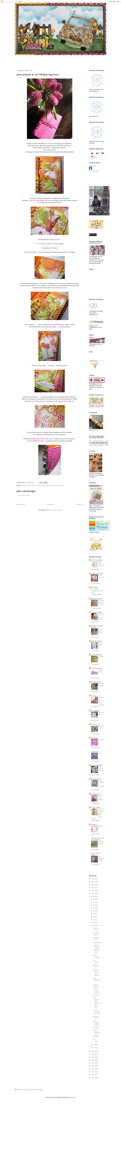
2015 (93, 1063)
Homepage (50, 504)
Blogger (73, 1097)
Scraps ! (93, 695)
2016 (93, 1060)
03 (94, 925)
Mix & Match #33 (100, 644)
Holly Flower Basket (100, 631)
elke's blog (94, 587)
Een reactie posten (24, 495)
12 (94, 899)
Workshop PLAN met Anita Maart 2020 (96, 949)
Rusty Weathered (96, 980)
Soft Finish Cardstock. (57, 485)
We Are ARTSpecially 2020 (96, 1011)
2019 (93, 1051)
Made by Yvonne (96, 682)
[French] (96, 153)
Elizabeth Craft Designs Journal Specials (33, 485)
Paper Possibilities (97, 765)
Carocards (94, 751)
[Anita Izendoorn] (90, 169)
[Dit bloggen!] (42, 483)
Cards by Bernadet (97, 573)
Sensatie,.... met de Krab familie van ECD (96, 988)
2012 (93, 1072)
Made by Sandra (96, 641)
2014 (93, 1066)
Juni (99, 753)
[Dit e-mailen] (40, 483)
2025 (93, 882)
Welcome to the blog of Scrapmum (97, 838)
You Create (96, 995)
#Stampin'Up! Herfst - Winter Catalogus (101, 701)
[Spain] (91, 157)
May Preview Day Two (101, 768)
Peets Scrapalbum (97, 560)
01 (94, 1047)
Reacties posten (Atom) (54, 510)
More (95, 157)
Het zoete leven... (96, 779)
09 (94, 908)
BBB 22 (100, 826)
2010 (93, 1078)
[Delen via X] (43, 483)
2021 (93, 893)
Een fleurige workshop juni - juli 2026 (97, 591)
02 (94, 1044)
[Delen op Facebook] (45, 483)
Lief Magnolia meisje (101, 858)
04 (94, 922)
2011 (93, 1075)
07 (94, 914)
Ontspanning (96, 942)
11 (94, 902)
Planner (48, 485)
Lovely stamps (95, 807)
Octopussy (96, 1028)
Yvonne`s (94, 824)
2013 (93, 1069)
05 (94, 920)
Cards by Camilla (96, 612)
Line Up (100, 739)
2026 (93, 879)
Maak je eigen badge (94, 171)
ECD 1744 (39, 244)
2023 (93, 888)
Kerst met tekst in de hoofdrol (101, 602)
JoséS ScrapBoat (96, 654)
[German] (102, 153)
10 (94, 905)
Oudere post (79, 504)
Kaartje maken (96, 794)
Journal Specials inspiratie (96, 1023)
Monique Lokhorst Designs (97, 626)
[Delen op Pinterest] (47, 483)
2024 (93, 885)
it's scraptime (95, 710)
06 (94, 917)
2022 (93, 890)
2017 (93, 1057)
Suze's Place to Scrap (95, 853)
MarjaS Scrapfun (96, 598)
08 (94, 911)
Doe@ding (94, 738)
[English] (91, 153)
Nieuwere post (20, 504)
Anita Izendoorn (92, 165)
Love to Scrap (95, 724)
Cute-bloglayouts (96, 668)
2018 (93, 1054)
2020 (93, 896)
